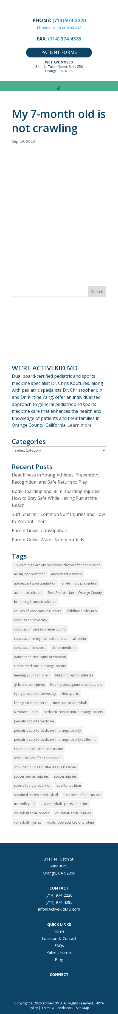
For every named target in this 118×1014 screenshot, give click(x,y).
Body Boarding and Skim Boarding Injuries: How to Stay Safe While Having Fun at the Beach (56, 498)
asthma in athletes (28, 592)
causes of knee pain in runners (37, 611)
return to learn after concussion (38, 748)
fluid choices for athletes (74, 675)
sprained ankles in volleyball (36, 794)
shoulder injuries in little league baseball (45, 767)
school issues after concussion (37, 758)
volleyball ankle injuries (73, 813)
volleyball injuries (27, 822)
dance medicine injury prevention (40, 657)
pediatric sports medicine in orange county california (55, 739)
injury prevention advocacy (35, 693)
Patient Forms (59, 952)
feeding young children (32, 675)
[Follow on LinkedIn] (70, 986)
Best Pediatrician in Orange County (75, 592)
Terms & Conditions (56, 1008)
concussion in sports (30, 647)
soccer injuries (65, 776)
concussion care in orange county (40, 629)
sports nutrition (69, 785)
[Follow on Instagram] (48, 986)
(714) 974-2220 (59, 895)
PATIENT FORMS (59, 52)
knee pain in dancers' (30, 703)
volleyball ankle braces (31, 813)
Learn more (80, 425)
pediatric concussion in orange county (73, 712)
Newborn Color (26, 712)
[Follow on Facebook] (37, 986)
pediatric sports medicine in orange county (47, 730)
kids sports (70, 693)
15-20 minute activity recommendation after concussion (57, 565)
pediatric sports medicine (34, 721)
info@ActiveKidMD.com (59, 909)
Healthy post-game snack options (76, 684)
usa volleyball (24, 803)
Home (59, 931)
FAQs (59, 945)
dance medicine (64, 647)
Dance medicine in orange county (40, 666)
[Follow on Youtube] (81, 986)
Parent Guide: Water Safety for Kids (48, 540)
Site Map (82, 1008)
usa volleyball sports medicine (64, 803)
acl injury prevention (30, 574)
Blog (59, 959)
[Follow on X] (59, 986)
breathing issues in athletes (35, 601)
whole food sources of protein (70, 822)
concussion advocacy (30, 620)
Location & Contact (59, 938)
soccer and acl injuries (31, 776)
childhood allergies (82, 611)
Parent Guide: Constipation (39, 530)
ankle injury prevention (79, 583)
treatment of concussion (82, 794)
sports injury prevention (32, 785)
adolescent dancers (66, 574)
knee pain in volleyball (69, 703)
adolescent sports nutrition (35, 583)
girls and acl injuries (29, 684)
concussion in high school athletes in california (50, 638)
